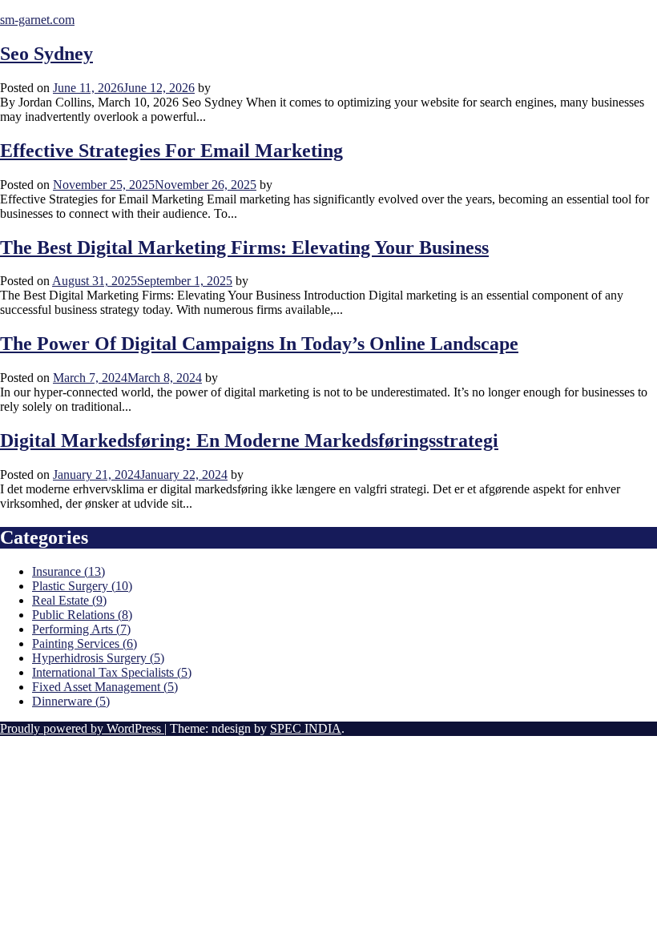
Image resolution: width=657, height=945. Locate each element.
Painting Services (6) (84, 643)
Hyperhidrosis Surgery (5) (98, 658)
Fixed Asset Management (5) (105, 687)
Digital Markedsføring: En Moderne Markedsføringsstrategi (249, 440)
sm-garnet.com (37, 19)
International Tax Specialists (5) (111, 672)
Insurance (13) (68, 571)
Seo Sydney (46, 53)
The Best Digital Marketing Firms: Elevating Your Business (244, 247)
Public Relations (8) (82, 614)
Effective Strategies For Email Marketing (171, 150)
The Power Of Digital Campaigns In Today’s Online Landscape (259, 343)
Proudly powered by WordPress (82, 728)
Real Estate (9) (69, 600)
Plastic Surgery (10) (82, 586)
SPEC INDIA (305, 728)
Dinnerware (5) (71, 701)
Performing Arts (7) (81, 629)
